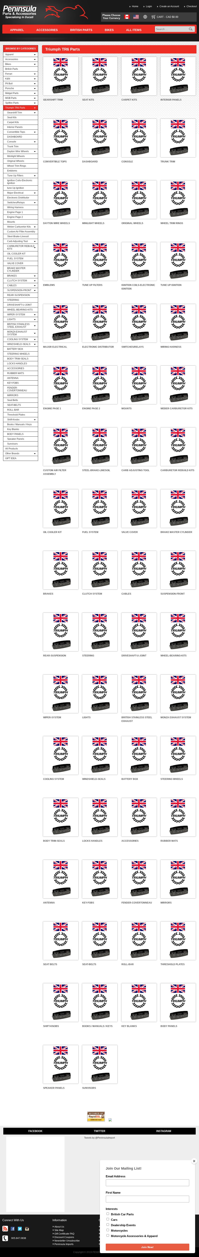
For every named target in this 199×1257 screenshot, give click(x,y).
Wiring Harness (15, 207)
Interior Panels (15, 127)
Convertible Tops (16, 132)
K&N (7, 78)
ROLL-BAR (13, 410)
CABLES (12, 285)
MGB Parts (11, 98)
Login (149, 6)
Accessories (11, 59)
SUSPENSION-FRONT (19, 290)
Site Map (59, 1230)
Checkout (192, 6)
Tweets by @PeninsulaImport (99, 1137)
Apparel (9, 54)
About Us (59, 1226)
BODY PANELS (15, 434)
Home (135, 6)
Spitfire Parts (12, 103)
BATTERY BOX (15, 349)
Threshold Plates (16, 414)
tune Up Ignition (15, 188)
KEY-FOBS (13, 383)
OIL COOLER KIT (16, 253)
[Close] (194, 1161)
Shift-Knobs (13, 419)
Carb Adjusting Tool (17, 241)
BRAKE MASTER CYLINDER (16, 269)
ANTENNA (12, 378)
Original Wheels (15, 161)
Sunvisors (12, 443)
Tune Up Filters (15, 175)
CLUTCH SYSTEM (17, 280)
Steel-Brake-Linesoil (18, 236)
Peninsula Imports (63, 1244)
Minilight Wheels (16, 156)
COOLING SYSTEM (17, 339)
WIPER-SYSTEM (16, 314)
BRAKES (12, 275)
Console (11, 141)
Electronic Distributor (18, 197)
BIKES (109, 30)
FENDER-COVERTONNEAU (17, 389)
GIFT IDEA (10, 458)
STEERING (13, 300)
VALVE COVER (15, 263)
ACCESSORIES (15, 368)
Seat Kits (12, 117)
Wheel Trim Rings (16, 166)
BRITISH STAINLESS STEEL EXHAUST (18, 325)
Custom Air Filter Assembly (21, 231)
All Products (11, 448)
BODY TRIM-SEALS (17, 358)
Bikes (8, 64)
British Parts (11, 69)
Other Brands (12, 453)
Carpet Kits (13, 122)
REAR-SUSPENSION (18, 295)
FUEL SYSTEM (15, 258)
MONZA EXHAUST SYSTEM (17, 333)
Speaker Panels (15, 439)
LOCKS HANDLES (17, 363)
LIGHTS (11, 319)
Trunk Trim (12, 146)
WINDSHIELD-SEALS (18, 344)
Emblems (12, 170)
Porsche (9, 88)
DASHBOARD (14, 136)
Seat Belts (12, 400)
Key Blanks (13, 429)
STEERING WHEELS (18, 354)
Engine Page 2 (15, 217)
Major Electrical (15, 192)
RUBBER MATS (15, 373)
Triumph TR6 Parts (15, 107)
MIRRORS (12, 395)
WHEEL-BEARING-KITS (20, 309)
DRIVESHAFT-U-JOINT (19, 304)
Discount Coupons (64, 1237)
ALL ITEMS (133, 30)
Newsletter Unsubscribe (67, 1240)
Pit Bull (9, 83)
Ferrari (8, 73)
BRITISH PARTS (81, 30)
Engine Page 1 (15, 212)
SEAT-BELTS (14, 405)
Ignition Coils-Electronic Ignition (19, 181)
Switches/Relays (16, 202)
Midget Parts (11, 93)
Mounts (11, 222)
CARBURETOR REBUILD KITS (21, 247)
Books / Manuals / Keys (19, 424)
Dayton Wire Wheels (18, 151)
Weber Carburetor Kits (19, 226)
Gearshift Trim (14, 112)
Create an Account (169, 6)
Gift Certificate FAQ (64, 1233)
